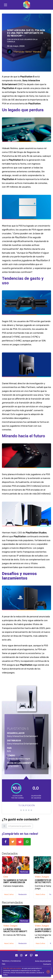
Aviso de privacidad (43, 961)
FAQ (3, 964)
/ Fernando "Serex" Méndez (26, 51)
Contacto (47, 964)
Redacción (23, 894)
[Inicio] (26, 5)
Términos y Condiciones (11, 961)
